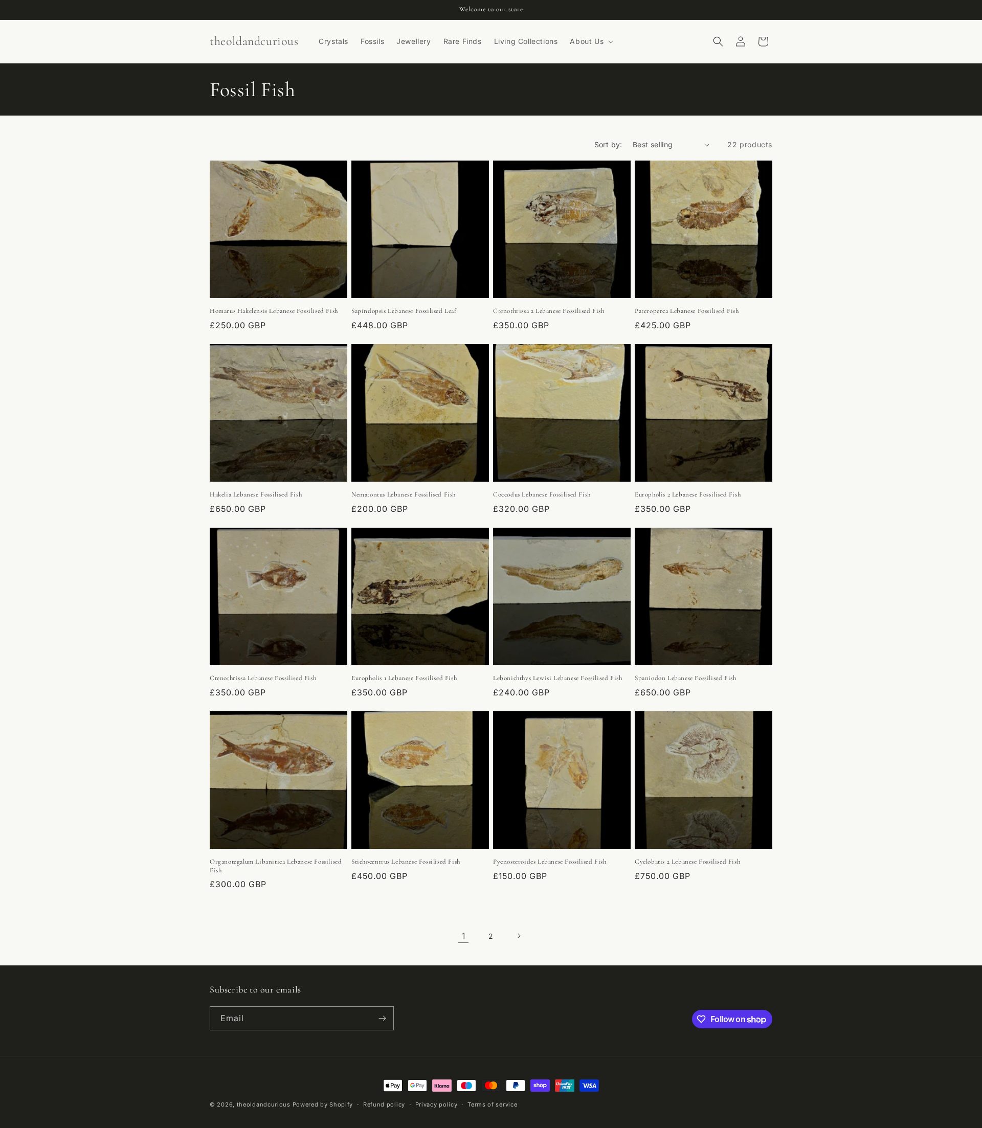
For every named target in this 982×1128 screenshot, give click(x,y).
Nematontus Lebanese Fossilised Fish (403, 494)
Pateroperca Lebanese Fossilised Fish (687, 311)
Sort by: (608, 144)
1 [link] (463, 936)
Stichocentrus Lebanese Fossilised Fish (405, 862)
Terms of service (492, 1104)
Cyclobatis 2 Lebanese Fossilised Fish (687, 862)
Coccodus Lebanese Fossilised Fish (542, 494)
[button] (590, 41)
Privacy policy (436, 1104)
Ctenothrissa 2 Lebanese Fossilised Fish (548, 311)
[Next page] (518, 935)
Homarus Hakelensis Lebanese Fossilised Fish (274, 311)
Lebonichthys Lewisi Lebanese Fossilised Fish (557, 678)
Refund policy (384, 1104)
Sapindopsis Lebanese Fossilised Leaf (404, 311)
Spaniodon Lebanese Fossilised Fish (685, 678)
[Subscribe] (382, 1018)
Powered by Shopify (323, 1104)
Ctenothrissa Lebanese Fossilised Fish (263, 678)
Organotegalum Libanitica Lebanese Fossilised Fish (276, 866)
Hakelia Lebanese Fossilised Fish (256, 494)
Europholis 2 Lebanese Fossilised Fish (688, 494)
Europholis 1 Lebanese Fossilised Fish (404, 678)
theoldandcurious (264, 1104)
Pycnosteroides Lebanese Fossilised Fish (549, 862)
